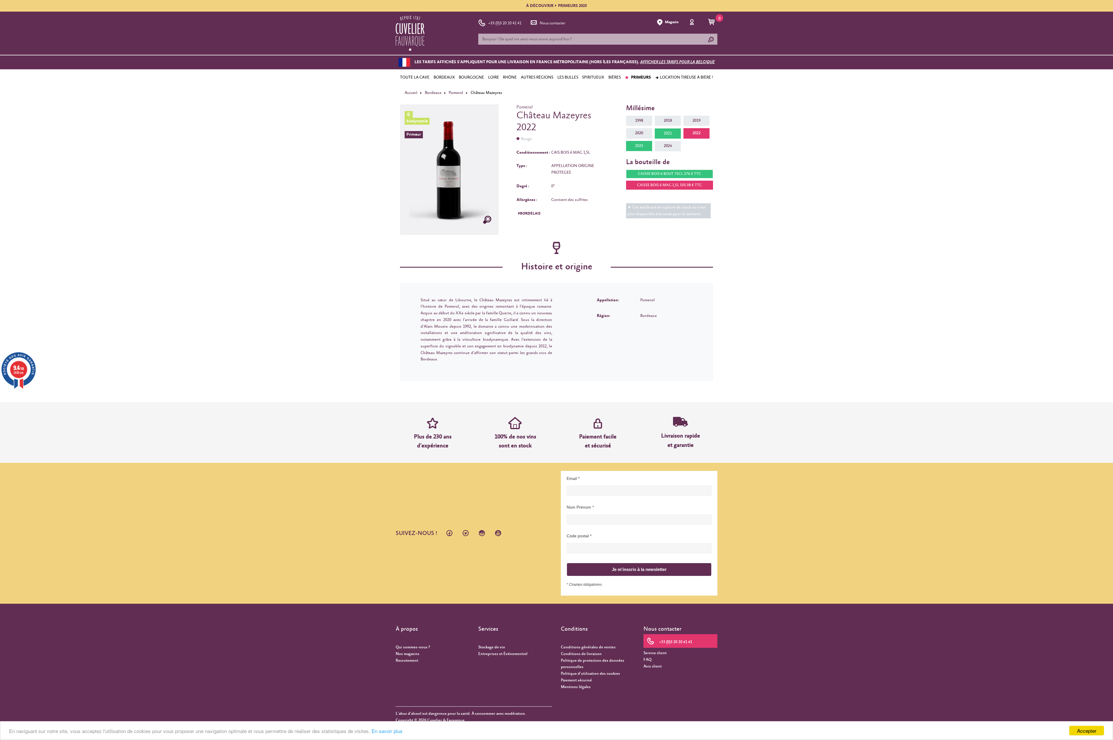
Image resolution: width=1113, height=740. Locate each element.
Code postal (578, 536)
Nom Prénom (579, 507)
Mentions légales (576, 687)
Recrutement (407, 660)
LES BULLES (567, 77)
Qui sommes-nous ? (413, 647)
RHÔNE (510, 77)
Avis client (652, 666)
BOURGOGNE (471, 77)
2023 (639, 146)
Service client (655, 653)
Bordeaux (433, 92)
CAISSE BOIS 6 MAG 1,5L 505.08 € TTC (669, 185)
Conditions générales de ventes (588, 647)
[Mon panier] (712, 22)
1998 (639, 120)
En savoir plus (387, 730)
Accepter (1086, 730)
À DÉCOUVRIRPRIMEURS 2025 (556, 5)
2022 (696, 133)
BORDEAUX (444, 77)
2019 (696, 120)
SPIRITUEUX (593, 77)
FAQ (647, 659)
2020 (639, 133)
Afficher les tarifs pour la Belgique (677, 62)
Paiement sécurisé (576, 680)
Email (572, 478)
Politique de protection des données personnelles (592, 664)
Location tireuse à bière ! (686, 77)
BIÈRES (614, 77)
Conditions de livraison (581, 654)
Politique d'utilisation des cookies (590, 673)
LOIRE (493, 77)
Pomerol (456, 92)
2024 (668, 146)
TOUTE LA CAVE (415, 77)
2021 (668, 133)
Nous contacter (552, 23)
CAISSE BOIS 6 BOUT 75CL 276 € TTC (669, 174)
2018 (668, 120)
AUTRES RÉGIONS (537, 77)
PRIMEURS (640, 77)
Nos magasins (407, 654)
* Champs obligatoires (584, 585)
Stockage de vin (491, 647)
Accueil (411, 92)
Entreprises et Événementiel (503, 654)
